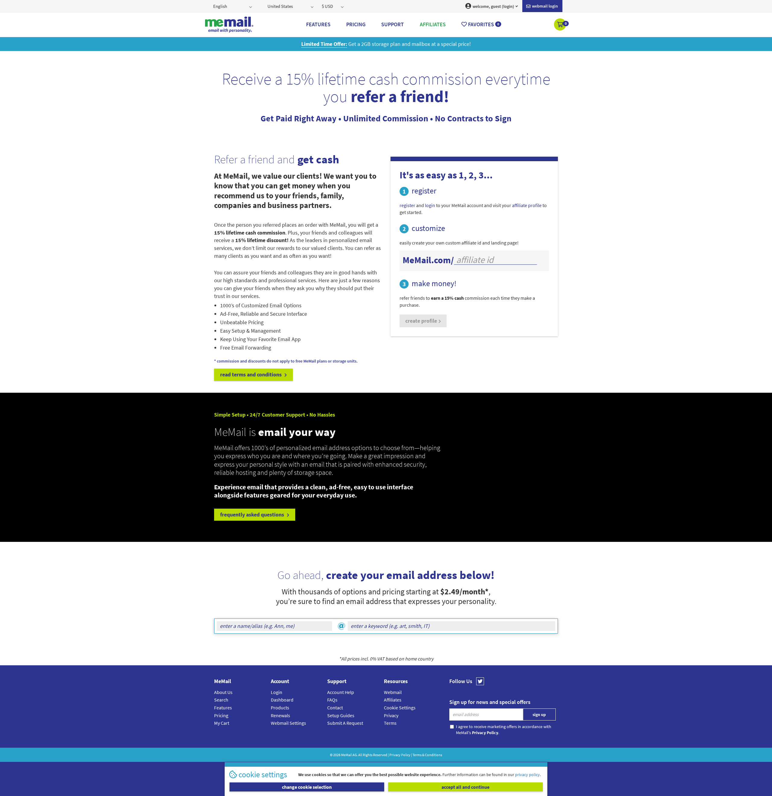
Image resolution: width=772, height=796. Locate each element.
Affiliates (392, 700)
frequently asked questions (252, 514)
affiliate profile (527, 205)
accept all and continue (465, 787)
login (430, 205)
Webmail (393, 692)
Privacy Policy (399, 755)
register (407, 205)
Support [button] (392, 24)
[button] (560, 25)
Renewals (280, 715)
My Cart (221, 723)
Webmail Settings (288, 723)
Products (280, 708)
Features (223, 708)
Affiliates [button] (433, 24)
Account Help (340, 692)
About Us (223, 692)
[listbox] (233, 6)
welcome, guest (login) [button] (493, 6)
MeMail (346, 755)
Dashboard (282, 700)
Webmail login (544, 6)
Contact (335, 708)
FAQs (332, 700)
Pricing (221, 715)
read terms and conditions (251, 374)
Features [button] (318, 24)
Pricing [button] (355, 24)
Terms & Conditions (427, 755)
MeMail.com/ (428, 260)
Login (276, 692)
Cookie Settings (400, 708)
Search (221, 700)
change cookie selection (307, 787)
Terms (390, 723)
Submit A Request (345, 723)
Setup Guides (340, 715)
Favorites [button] (483, 24)
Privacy (391, 715)
